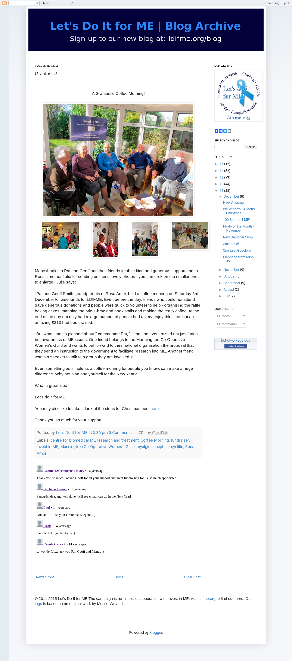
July (227, 296)
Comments (228, 324)
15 (222, 164)
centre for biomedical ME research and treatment (94, 440)
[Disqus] (118, 516)
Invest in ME (47, 446)
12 (222, 184)
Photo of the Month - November (238, 228)
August (229, 290)
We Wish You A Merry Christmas (239, 211)
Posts (225, 316)
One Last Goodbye (237, 250)
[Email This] (150, 433)
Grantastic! (231, 244)
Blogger (155, 632)
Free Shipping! (234, 202)
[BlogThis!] (154, 433)
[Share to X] (158, 433)
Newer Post (45, 577)
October (230, 276)
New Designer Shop (238, 237)
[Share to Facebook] (162, 433)
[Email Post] (140, 432)
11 (222, 191)
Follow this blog (236, 346)
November (232, 270)
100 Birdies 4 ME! (236, 220)
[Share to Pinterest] (166, 433)
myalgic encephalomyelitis (160, 446)
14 (222, 171)
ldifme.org (207, 598)
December (232, 196)
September (232, 283)
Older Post (192, 577)
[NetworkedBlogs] (235, 340)
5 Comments (120, 432)
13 (222, 177)
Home (119, 577)
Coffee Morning (155, 440)
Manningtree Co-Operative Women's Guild (97, 446)
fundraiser (180, 440)
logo (38, 604)
